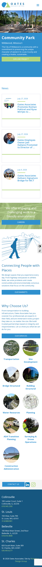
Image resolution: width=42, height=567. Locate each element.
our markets (21, 292)
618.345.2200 (7, 506)
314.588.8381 (7, 521)
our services (21, 336)
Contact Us (13, 484)
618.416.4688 (7, 536)
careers (21, 222)
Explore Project (21, 59)
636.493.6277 (7, 550)
